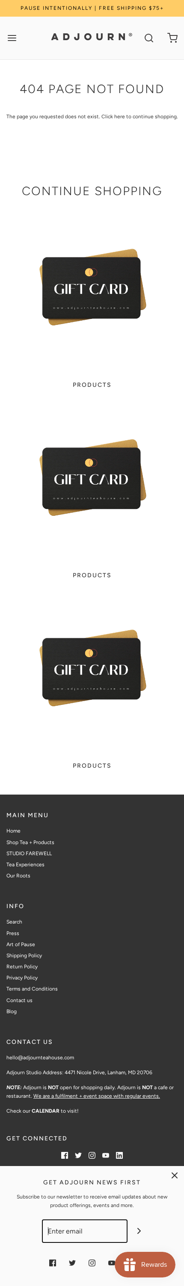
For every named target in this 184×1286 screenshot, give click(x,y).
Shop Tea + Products (30, 842)
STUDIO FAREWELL (29, 853)
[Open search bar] (148, 38)
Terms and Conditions (32, 989)
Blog (11, 1011)
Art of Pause (20, 944)
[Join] (139, 1231)
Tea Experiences (25, 865)
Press (12, 933)
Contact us (19, 1000)
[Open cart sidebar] (172, 38)
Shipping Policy (24, 956)
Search (14, 922)
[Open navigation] (12, 38)
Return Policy (22, 967)
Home (13, 831)
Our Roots (18, 876)
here (119, 117)
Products (92, 385)
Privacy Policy (22, 978)
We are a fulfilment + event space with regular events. (96, 1096)
